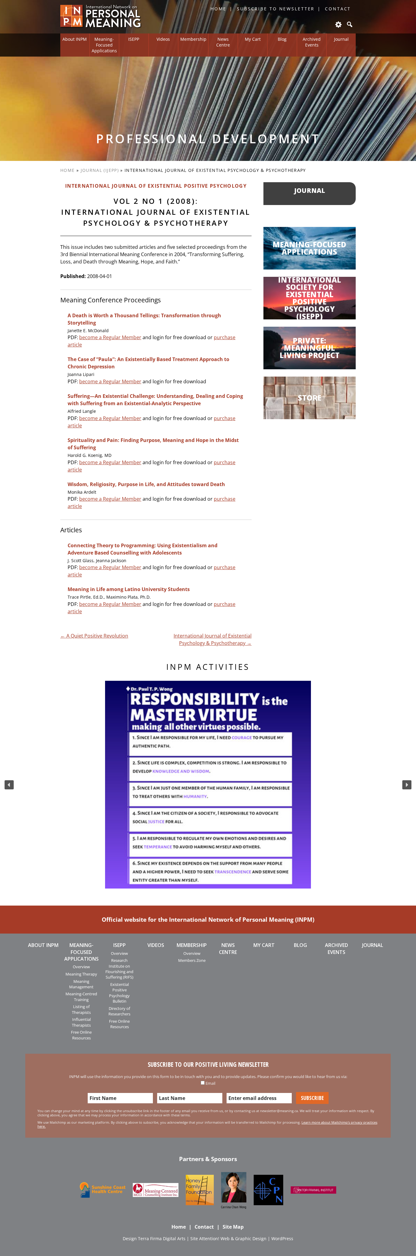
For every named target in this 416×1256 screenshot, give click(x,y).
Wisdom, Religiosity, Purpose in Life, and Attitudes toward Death (146, 484)
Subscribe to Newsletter (276, 9)
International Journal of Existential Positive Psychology (156, 186)
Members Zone (192, 960)
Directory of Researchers (119, 1011)
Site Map (233, 1226)
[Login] (338, 24)
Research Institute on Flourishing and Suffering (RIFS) (119, 969)
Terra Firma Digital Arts (161, 1238)
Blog (282, 39)
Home (218, 9)
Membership (193, 39)
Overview (81, 966)
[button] (9, 784)
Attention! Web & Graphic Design (232, 1238)
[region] (208, 785)
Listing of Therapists (81, 1009)
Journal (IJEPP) (100, 170)
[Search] (349, 24)
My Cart (253, 39)
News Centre (223, 42)
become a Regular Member (110, 337)
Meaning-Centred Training (81, 996)
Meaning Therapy (81, 974)
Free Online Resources (81, 1034)
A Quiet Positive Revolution (94, 635)
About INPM (74, 39)
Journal (341, 39)
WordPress (282, 1238)
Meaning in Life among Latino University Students (129, 589)
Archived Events (312, 42)
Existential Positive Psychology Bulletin (119, 993)
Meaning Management (81, 984)
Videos (163, 39)
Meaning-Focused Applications (104, 44)
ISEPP (133, 39)
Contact (338, 9)
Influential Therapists (81, 1022)
